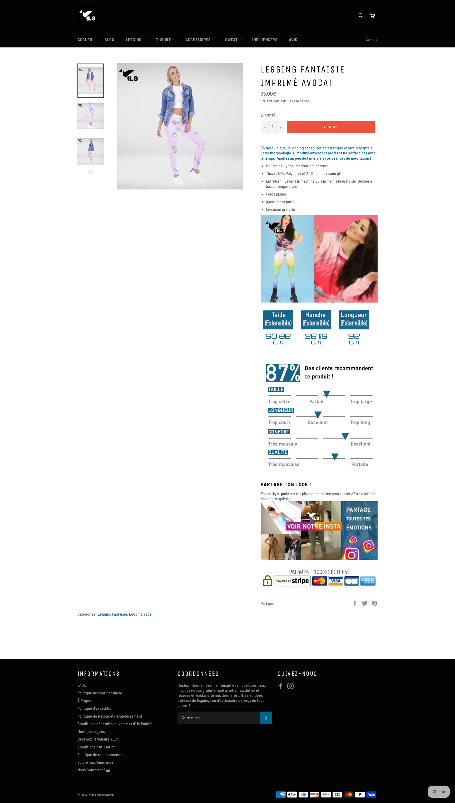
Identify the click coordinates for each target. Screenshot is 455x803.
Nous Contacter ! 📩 (93, 770)
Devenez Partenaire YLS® (97, 739)
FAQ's (81, 685)
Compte (372, 39)
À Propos (84, 700)
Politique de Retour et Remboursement (109, 716)
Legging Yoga (140, 614)
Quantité (268, 115)
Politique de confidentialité (99, 693)
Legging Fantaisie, (113, 614)
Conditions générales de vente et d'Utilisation (114, 724)
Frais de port (270, 101)
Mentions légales (91, 731)
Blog (109, 39)
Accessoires (198, 39)
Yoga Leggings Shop (101, 794)
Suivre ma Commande (95, 762)
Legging (134, 39)
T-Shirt (164, 39)
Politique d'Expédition (95, 708)
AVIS (293, 39)
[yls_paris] (319, 558)
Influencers (265, 39)
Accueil (85, 39)
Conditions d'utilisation (96, 747)
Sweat (232, 39)
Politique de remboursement (101, 754)
